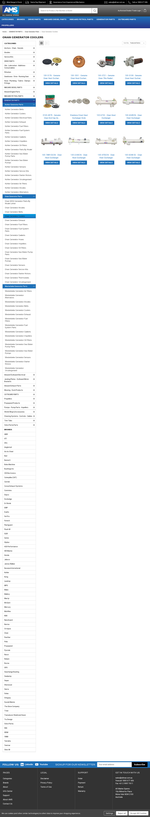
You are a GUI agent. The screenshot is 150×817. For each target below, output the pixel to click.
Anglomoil (8, 447)
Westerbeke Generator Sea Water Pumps (19, 352)
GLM (6, 534)
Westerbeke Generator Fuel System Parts (16, 326)
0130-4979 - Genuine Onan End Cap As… (52, 116)
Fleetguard (8, 525)
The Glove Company (11, 706)
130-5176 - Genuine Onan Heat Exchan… (51, 76)
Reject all (122, 813)
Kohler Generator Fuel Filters (16, 126)
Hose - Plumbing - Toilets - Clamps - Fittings (17, 82)
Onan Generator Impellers (15, 244)
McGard (7, 603)
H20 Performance (11, 547)
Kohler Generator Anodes (15, 188)
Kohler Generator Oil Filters (16, 145)
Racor (6, 655)
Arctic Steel (8, 451)
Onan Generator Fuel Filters (16, 224)
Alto (5, 443)
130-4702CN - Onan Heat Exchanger (106, 156)
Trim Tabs (8, 421)
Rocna (6, 663)
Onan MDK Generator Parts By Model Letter (17, 202)
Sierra (6, 689)
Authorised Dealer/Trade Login (129, 11)
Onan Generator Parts (13, 196)
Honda (6, 555)
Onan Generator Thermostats (17, 278)
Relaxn (6, 659)
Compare (51, 64)
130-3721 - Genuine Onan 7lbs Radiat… (106, 76)
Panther (7, 637)
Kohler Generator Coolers (15, 114)
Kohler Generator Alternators (16, 192)
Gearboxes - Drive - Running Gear (16, 76)
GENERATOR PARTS (105, 19)
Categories (7, 778)
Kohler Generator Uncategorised (18, 179)
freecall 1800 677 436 (124, 781)
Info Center (7, 791)
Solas (6, 693)
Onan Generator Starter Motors (17, 274)
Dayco (6, 495)
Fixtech (7, 521)
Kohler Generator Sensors (15, 167)
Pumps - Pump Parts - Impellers (16, 407)
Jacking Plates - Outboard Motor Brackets (16, 380)
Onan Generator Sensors (15, 265)
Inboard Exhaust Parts (12, 386)
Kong (6, 577)
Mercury (7, 607)
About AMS (7, 799)
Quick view (52, 59)
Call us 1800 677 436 (140, 2)
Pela (6, 642)
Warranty (81, 791)
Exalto (6, 512)
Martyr (6, 598)
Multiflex (7, 611)
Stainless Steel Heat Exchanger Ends (79, 116)
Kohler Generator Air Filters (16, 184)
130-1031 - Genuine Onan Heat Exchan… (79, 76)
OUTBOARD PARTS (127, 19)
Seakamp (7, 676)
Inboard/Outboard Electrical (14, 375)
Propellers (8, 399)
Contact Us (7, 804)
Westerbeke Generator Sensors (18, 357)
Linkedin (29, 764)
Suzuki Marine (9, 702)
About (5, 787)
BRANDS (21, 19)
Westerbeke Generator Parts (16, 286)
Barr (6, 456)
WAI (5, 728)
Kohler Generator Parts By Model (18, 150)
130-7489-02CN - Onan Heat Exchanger (52, 156)
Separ (6, 680)
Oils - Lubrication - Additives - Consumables (15, 67)
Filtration (7, 72)
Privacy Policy (46, 783)
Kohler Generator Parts (14, 105)
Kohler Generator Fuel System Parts (17, 131)
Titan (6, 711)
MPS (6, 585)
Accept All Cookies (138, 813)
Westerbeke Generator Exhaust (18, 314)
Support (6, 795)
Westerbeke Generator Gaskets (18, 332)
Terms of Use (46, 787)
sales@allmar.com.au (117, 2)
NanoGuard (8, 620)
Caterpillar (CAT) (10, 477)
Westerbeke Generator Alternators (14, 296)
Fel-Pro (7, 516)
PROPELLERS (8, 25)
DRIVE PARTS (34, 19)
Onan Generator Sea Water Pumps (16, 260)
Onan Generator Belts (14, 212)
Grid (41, 43)
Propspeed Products (12, 403)
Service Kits (8, 57)
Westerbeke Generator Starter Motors (17, 363)
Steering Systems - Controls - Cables (18, 416)
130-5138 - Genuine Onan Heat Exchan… (133, 76)
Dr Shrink (7, 503)
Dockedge (8, 499)
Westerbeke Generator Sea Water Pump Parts (19, 345)
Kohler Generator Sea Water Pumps (16, 161)
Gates (6, 538)
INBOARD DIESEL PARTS (55, 19)
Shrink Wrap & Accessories (14, 412)
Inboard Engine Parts (12, 92)
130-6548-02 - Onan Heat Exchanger (133, 156)
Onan (6, 633)
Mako (6, 590)
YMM (6, 737)
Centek (7, 482)
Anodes (7, 52)
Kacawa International (12, 568)
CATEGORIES (8, 19)
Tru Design (8, 719)
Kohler (6, 572)
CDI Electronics (10, 473)
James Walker (9, 564)
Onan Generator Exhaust (15, 220)
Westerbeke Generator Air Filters (18, 291)
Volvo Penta (8, 724)
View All (7, 750)
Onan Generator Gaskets (15, 235)
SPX (6, 667)
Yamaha (7, 741)
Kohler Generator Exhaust (15, 122)
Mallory (7, 594)
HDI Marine (8, 551)
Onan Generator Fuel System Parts (17, 230)
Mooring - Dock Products (13, 390)
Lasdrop (7, 581)
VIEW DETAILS (51, 83)
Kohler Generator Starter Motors (18, 175)
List (47, 43)
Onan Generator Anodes (15, 208)
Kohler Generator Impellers (16, 141)
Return (80, 787)
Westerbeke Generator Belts (16, 306)
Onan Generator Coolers (15, 216)
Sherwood (8, 685)
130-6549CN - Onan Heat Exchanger (133, 116)
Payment (81, 783)
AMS (6, 434)
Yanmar (7, 745)
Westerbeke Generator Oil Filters (18, 340)
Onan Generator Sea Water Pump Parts (19, 253)
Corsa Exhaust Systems (13, 486)
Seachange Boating (11, 672)
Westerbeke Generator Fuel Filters (16, 320)
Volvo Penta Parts (11, 425)
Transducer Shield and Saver (15, 715)
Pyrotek (7, 650)
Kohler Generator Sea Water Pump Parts (16, 155)
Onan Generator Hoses (14, 239)
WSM (6, 732)
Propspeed (8, 646)
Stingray (7, 698)
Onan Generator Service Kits (16, 269)
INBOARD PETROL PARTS (81, 19)
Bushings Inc (9, 469)
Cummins (8, 490)
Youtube (44, 764)
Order (80, 778)
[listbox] (138, 43)
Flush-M (7, 529)
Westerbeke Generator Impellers (18, 336)
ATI (5, 439)
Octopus (7, 629)
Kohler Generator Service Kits (17, 171)
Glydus (6, 542)
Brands (6, 783)
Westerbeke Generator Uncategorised (14, 369)
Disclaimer (44, 778)
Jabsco (7, 559)
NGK (5, 616)
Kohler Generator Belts (14, 109)
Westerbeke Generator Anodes (17, 302)
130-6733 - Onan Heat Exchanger (106, 116)
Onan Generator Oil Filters (15, 248)
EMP (6, 508)
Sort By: (126, 43)
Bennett (7, 460)
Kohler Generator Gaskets (15, 137)
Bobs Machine (9, 464)
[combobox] (65, 10)
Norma (6, 624)
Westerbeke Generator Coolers (17, 310)
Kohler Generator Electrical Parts (18, 118)
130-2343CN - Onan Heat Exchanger (79, 156)
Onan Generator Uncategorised (18, 282)
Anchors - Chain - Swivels (13, 48)
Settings (109, 813)
